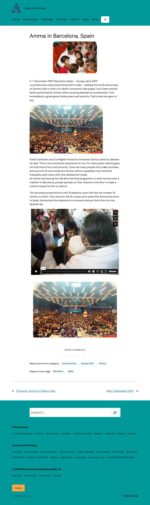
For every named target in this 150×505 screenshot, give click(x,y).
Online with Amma (35, 8)
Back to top (131, 495)
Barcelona (58, 371)
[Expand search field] (105, 19)
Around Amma (69, 363)
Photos (102, 363)
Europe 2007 (87, 363)
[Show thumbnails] (75, 350)
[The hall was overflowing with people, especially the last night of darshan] (75, 309)
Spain (70, 371)
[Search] (115, 412)
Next (113, 310)
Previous (35, 310)
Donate (18, 488)
